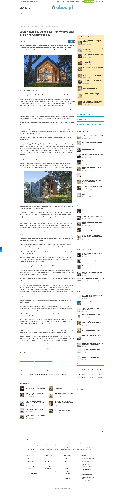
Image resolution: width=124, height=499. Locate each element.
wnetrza (45, 443)
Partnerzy (30, 463)
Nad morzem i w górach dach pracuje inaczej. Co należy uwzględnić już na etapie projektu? (35, 402)
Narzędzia (67, 481)
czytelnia (35, 443)
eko (54, 445)
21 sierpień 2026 (59, 397)
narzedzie (83, 445)
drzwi (45, 445)
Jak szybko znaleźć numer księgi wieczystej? (91, 260)
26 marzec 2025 (87, 70)
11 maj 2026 (86, 304)
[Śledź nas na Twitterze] (23, 8)
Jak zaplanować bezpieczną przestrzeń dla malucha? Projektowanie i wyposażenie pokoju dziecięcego (64, 395)
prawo (64, 443)
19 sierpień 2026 (30, 411)
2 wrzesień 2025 (87, 44)
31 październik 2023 (88, 144)
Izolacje (66, 463)
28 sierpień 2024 (87, 90)
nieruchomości (73, 443)
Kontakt (63, 1)
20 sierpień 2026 (30, 405)
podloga (70, 449)
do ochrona (33, 449)
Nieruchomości (68, 478)
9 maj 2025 (86, 346)
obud (61, 445)
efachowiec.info (50, 463)
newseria (56, 447)
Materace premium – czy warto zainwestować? (92, 216)
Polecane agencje (84, 114)
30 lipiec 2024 (86, 183)
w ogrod (60, 447)
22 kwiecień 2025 (87, 104)
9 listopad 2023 (87, 138)
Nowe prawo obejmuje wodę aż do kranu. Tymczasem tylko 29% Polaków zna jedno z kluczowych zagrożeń (64, 402)
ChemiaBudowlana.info (89, 1)
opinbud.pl (49, 468)
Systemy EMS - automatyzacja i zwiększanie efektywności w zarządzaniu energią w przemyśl (92, 42)
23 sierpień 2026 (30, 396)
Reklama (58, 1)
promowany (42, 449)
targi (52, 445)
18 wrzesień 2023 (87, 51)
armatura (47, 449)
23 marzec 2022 (87, 275)
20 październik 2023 (88, 170)
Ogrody (66, 471)
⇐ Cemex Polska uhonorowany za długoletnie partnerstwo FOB (34, 370)
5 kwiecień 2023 (87, 352)
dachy (91, 443)
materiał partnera (31, 445)
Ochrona (66, 466)
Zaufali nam (82, 119)
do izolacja (57, 449)
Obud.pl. (57, 488)
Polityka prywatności (70, 1)
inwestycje (88, 445)
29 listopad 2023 (87, 164)
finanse (48, 445)
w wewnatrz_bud (72, 445)
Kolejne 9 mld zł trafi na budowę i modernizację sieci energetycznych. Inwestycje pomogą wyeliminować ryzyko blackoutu (92, 337)
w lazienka (52, 449)
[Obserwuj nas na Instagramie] (26, 8)
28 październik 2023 (88, 151)
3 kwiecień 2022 (87, 281)
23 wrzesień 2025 (87, 332)
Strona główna (23, 26)
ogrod (29, 449)
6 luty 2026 (86, 298)
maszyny (36, 445)
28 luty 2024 (86, 83)
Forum (82, 1)
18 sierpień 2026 (59, 412)
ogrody (87, 443)
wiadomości (30, 443)
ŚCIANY (66, 458)
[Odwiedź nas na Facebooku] (21, 8)
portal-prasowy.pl (50, 466)
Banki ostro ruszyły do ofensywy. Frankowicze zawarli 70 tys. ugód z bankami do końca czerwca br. (92, 322)
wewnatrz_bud (66, 447)
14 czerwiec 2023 (87, 261)
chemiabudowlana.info (51, 458)
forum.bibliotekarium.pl (51, 471)
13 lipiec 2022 (86, 256)
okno (61, 443)
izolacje (41, 445)
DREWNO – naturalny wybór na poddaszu (34, 409)
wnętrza (57, 445)
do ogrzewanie (73, 447)
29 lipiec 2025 (87, 77)
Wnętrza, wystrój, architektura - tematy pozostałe (37, 447)
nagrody (78, 443)
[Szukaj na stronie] (29, 8)
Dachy (66, 461)
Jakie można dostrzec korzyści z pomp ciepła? (92, 142)
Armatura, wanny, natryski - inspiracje (88, 447)
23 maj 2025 (86, 339)
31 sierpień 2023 (87, 317)
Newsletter (77, 1)
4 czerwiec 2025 (87, 311)
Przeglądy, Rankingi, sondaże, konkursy (91, 124)
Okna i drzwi (67, 473)
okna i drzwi (40, 443)
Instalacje (67, 476)
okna (49, 443)
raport (66, 449)
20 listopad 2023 (87, 268)
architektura (66, 445)
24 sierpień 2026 (30, 390)
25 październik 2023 (88, 189)
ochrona (78, 447)
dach (53, 447)
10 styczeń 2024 (87, 176)
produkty (52, 443)
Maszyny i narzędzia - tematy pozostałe (84, 449)
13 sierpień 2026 (30, 418)
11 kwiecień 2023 (87, 57)
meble (38, 449)
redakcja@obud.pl (99, 1)
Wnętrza (66, 468)
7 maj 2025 (86, 359)
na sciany (49, 447)
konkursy (78, 445)
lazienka (62, 449)
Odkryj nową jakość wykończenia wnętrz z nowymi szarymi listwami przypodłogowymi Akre (92, 95)
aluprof (74, 449)
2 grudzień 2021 (87, 64)
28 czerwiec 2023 (87, 157)
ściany (68, 443)
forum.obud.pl (49, 461)
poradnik (83, 443)
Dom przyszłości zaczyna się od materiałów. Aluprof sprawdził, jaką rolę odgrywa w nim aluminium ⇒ (43, 374)
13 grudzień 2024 (87, 97)
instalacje (57, 443)
